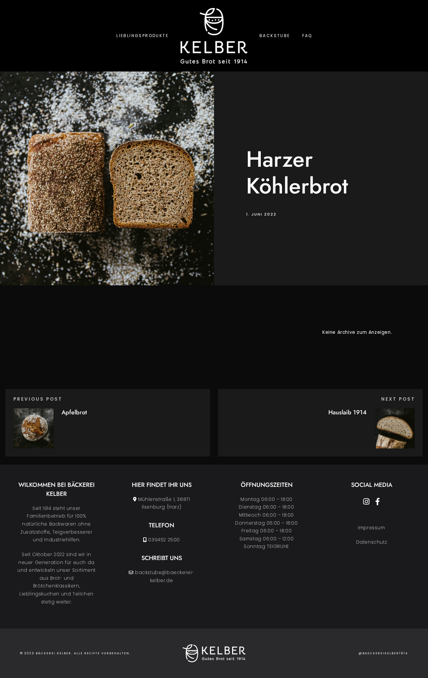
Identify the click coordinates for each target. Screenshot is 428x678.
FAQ (307, 35)
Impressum (371, 528)
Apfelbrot (74, 412)
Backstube (274, 35)
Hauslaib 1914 (347, 412)
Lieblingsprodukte (142, 35)
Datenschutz (371, 542)
